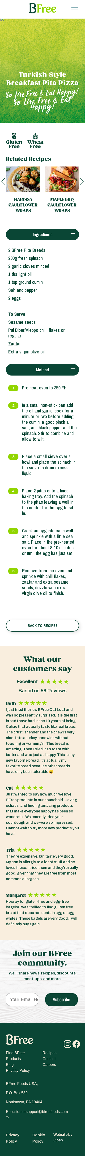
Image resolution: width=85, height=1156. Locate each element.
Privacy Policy (18, 1071)
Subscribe (61, 999)
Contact (48, 1059)
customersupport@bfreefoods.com (39, 1112)
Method (42, 370)
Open (58, 1140)
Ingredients (42, 235)
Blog (10, 1065)
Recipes (49, 1053)
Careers (49, 1065)
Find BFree (15, 1053)
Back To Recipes (43, 625)
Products (13, 1059)
